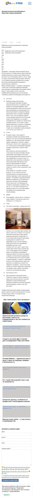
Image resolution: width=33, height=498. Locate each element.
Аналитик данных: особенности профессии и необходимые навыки (16, 400)
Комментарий (6, 448)
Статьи (11, 42)
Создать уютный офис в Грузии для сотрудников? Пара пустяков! (16, 340)
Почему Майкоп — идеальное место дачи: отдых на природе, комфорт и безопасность (16, 360)
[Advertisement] (16, 27)
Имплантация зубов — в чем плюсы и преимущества (16, 420)
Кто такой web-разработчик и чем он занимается (16, 381)
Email (4, 437)
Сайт (3, 443)
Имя (3, 432)
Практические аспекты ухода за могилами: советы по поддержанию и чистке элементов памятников (16, 318)
